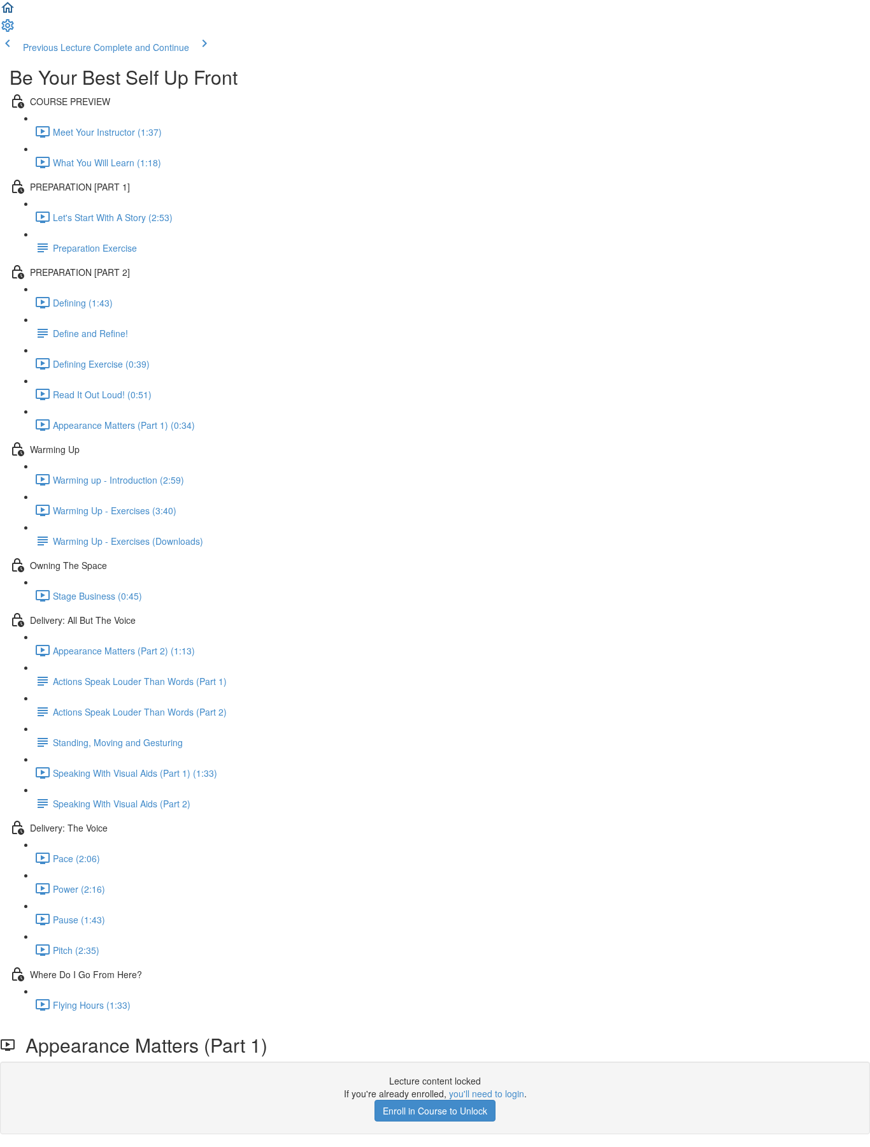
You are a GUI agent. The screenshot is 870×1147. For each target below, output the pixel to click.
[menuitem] (7, 29)
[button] (7, 11)
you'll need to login (486, 1093)
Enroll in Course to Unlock (435, 1110)
